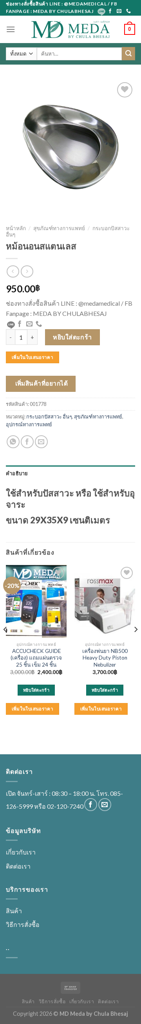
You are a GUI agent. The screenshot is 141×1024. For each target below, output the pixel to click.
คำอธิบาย (17, 473)
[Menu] (10, 29)
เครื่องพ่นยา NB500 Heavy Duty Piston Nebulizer (105, 658)
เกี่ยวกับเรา (21, 852)
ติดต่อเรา (18, 866)
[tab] (70, 473)
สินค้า (14, 910)
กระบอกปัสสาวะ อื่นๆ (49, 416)
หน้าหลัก (16, 228)
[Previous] (5, 645)
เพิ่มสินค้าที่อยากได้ (41, 383)
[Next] (135, 645)
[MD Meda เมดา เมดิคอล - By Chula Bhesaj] (70, 29)
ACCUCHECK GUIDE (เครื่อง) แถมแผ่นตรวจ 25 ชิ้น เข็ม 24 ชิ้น (36, 658)
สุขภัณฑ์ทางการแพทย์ (59, 228)
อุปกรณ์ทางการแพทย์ (29, 424)
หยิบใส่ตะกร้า (72, 337)
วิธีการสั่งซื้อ (23, 924)
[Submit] (128, 53)
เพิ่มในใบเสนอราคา (32, 357)
